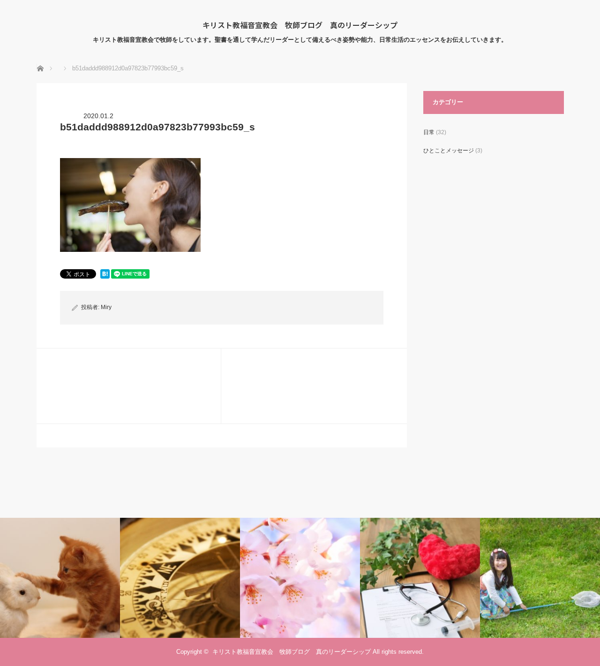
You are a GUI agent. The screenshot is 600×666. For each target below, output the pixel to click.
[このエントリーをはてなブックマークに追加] (105, 276)
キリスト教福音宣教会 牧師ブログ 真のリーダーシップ (300, 24)
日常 (429, 132)
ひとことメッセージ (448, 150)
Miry (106, 307)
